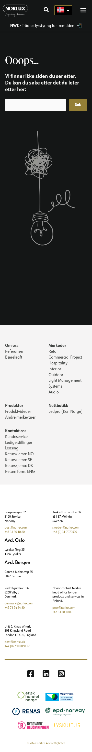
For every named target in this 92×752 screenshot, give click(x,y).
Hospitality (58, 362)
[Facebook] (30, 673)
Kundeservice (16, 436)
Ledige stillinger (18, 442)
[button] (46, 10)
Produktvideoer (18, 411)
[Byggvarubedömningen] (30, 724)
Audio (54, 391)
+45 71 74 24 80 (15, 607)
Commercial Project (65, 357)
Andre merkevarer (20, 417)
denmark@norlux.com (19, 603)
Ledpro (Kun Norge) (66, 411)
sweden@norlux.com (65, 527)
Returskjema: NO (19, 453)
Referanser (14, 351)
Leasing (11, 447)
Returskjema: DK (19, 465)
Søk (78, 104)
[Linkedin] (46, 673)
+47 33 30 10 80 (15, 532)
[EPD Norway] (62, 711)
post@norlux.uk (15, 642)
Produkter (14, 405)
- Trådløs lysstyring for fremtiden (42, 25)
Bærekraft (13, 357)
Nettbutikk (58, 405)
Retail (54, 351)
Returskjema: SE (18, 459)
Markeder (57, 345)
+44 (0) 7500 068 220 (18, 646)
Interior (55, 368)
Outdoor (56, 374)
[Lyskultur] (64, 724)
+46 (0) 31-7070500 (64, 532)
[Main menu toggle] (83, 10)
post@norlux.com (16, 527)
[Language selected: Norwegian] (63, 10)
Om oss (11, 345)
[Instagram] (61, 673)
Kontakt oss (15, 430)
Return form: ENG (20, 471)
